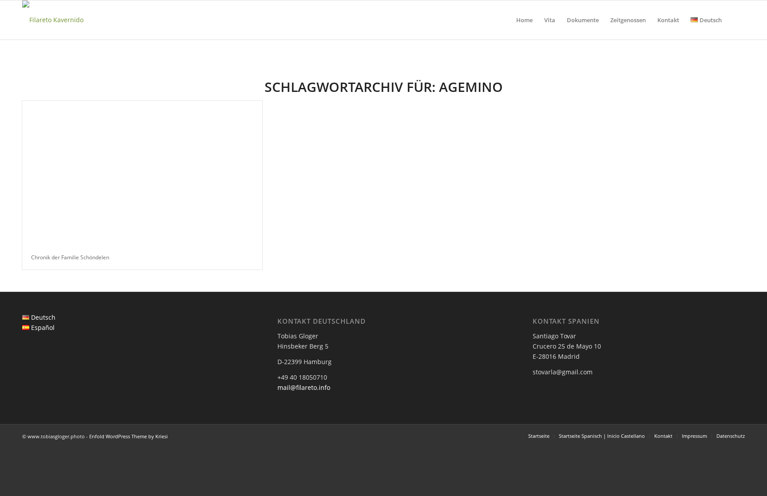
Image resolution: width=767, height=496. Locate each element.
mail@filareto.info (303, 387)
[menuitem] (524, 20)
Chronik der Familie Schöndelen (70, 257)
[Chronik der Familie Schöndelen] (142, 173)
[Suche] (736, 20)
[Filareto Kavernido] (52, 20)
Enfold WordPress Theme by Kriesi (128, 436)
